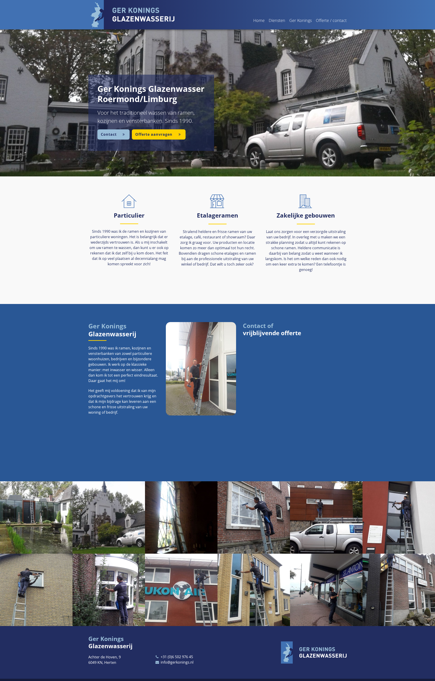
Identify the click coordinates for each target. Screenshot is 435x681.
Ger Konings (300, 20)
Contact (109, 134)
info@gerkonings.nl (176, 662)
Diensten (277, 20)
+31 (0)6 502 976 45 (176, 656)
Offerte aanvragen (154, 134)
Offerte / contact (331, 20)
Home (259, 20)
